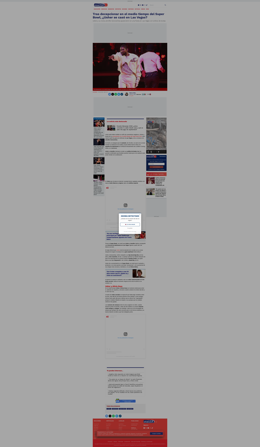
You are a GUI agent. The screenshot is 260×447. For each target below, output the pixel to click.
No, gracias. (130, 228)
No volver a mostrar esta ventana (130, 231)
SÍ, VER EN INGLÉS (130, 224)
